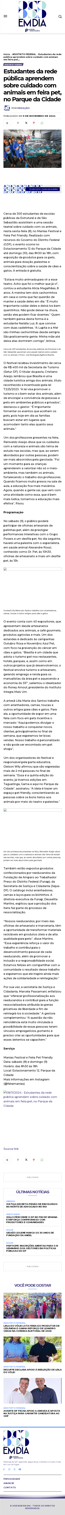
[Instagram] (9, 1469)
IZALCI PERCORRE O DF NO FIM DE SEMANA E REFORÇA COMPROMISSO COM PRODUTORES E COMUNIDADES (31, 1220)
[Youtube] (20, 1469)
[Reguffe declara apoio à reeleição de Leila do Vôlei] (32, 1349)
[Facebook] (17, 122)
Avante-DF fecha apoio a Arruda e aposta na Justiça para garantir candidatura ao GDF (31, 1413)
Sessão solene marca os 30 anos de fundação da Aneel (30, 1234)
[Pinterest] (33, 122)
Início (6, 54)
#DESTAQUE (13, 1214)
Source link (11, 1149)
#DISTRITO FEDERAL (24, 54)
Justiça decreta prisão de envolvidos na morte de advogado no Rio (31, 1205)
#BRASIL (10, 1201)
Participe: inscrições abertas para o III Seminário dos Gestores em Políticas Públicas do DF (32, 1248)
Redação (23, 108)
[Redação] (7, 108)
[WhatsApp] (41, 122)
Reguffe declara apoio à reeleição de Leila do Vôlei (32, 1371)
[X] (25, 122)
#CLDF (9, 1230)
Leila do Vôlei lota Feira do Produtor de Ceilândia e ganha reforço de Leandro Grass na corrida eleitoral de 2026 (31, 1328)
